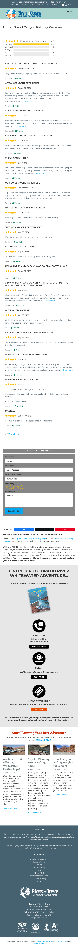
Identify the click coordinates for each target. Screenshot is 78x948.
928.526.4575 (39, 646)
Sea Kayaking (39, 867)
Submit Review (14, 511)
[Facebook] (62, 5)
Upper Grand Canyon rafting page (31, 538)
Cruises (39, 870)
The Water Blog (39, 878)
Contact (39, 677)
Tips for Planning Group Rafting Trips (38, 762)
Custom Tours (39, 862)
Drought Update (59, 2)
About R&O (39, 873)
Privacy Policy (60, 941)
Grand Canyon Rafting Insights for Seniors (63, 762)
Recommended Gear (39, 875)
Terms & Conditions (44, 941)
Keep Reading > (10, 808)
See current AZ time (39, 906)
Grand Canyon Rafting (39, 859)
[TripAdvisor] (68, 5)
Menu (69, 11)
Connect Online (47, 912)
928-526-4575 (21, 2)
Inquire (39, 709)
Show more (27, 101)
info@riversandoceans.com (39, 2)
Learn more (52, 848)
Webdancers (39, 944)
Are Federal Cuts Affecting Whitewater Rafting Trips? (13, 764)
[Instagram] (65, 5)
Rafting (39, 864)
